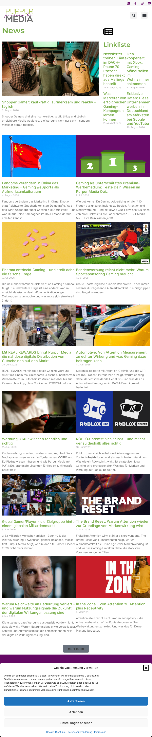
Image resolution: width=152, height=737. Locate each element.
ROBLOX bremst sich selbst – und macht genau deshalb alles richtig (110, 441)
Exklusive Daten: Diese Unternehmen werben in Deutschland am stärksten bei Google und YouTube (138, 109)
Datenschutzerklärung (79, 731)
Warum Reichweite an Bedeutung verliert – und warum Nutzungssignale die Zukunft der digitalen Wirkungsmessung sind (38, 608)
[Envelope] (149, 3)
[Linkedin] (128, 3)
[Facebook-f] (135, 3)
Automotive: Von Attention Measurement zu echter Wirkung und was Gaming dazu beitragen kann (111, 356)
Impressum (100, 731)
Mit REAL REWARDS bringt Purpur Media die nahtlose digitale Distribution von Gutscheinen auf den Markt (36, 356)
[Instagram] (142, 3)
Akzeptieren (76, 701)
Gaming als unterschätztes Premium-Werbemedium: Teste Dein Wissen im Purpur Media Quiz (108, 187)
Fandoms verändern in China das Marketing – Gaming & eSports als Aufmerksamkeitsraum (30, 187)
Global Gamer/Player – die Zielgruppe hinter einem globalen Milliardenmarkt (39, 523)
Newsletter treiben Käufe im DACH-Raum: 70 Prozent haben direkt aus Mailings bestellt (115, 69)
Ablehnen (76, 712)
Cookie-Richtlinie (56, 731)
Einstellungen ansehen (76, 723)
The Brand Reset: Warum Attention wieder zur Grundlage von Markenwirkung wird (112, 523)
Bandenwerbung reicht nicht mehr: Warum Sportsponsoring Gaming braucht (112, 272)
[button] (146, 668)
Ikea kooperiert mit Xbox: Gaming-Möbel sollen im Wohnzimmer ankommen (138, 69)
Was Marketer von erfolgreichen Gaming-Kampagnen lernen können (114, 106)
